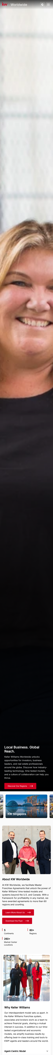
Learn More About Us (15, 912)
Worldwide (19, 5)
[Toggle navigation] (48, 4)
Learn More (16, 813)
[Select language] (42, 4)
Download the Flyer (14, 921)
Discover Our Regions (17, 786)
